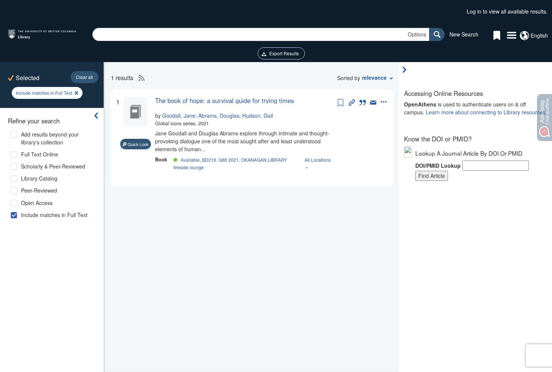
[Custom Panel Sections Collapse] (406, 69)
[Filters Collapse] (96, 115)
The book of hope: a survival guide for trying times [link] (224, 100)
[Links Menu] (511, 35)
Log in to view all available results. (507, 11)
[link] (245, 100)
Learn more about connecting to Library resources (485, 112)
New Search (463, 34)
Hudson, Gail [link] (257, 115)
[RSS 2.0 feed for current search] (140, 77)
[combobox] (260, 34)
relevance (374, 77)
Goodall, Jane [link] (178, 115)
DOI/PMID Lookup (438, 165)
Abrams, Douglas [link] (218, 115)
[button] (84, 77)
